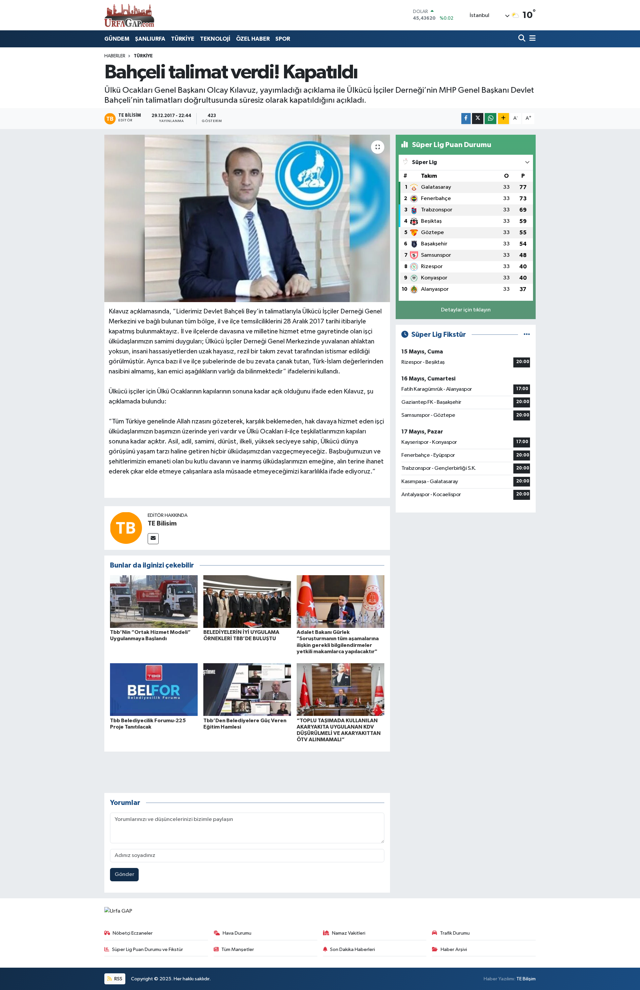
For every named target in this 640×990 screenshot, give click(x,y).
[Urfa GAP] (129, 15)
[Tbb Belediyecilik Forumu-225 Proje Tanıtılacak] (154, 689)
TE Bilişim (526, 978)
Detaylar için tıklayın (466, 310)
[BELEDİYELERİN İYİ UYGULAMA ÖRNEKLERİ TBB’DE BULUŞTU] (247, 601)
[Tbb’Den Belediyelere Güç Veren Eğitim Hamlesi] (247, 689)
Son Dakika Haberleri (352, 949)
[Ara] (522, 39)
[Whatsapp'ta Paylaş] (490, 118)
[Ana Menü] (531, 39)
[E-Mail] (153, 538)
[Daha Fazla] (503, 118)
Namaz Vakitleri (348, 933)
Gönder (124, 874)
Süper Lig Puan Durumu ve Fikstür (147, 949)
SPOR (282, 39)
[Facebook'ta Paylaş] (466, 118)
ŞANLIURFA (150, 39)
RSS (117, 978)
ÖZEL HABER (253, 39)
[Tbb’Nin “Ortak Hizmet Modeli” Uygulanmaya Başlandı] (154, 601)
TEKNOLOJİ (215, 39)
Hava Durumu (237, 933)
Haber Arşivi (454, 949)
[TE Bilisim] (126, 528)
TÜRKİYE (182, 39)
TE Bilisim (162, 523)
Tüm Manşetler (237, 949)
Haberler (114, 56)
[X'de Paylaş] (477, 118)
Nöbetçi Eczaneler (133, 933)
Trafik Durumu (455, 933)
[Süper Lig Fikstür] (527, 334)
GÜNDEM (116, 39)
